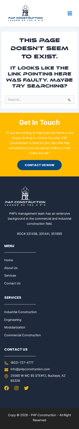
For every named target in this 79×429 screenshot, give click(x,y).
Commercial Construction (22, 335)
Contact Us (12, 283)
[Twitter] (26, 388)
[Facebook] (6, 388)
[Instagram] (16, 388)
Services (10, 275)
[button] (39, 165)
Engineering (12, 320)
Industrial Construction (20, 312)
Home (8, 260)
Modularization (14, 327)
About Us (11, 268)
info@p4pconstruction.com (30, 369)
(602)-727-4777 (22, 362)
